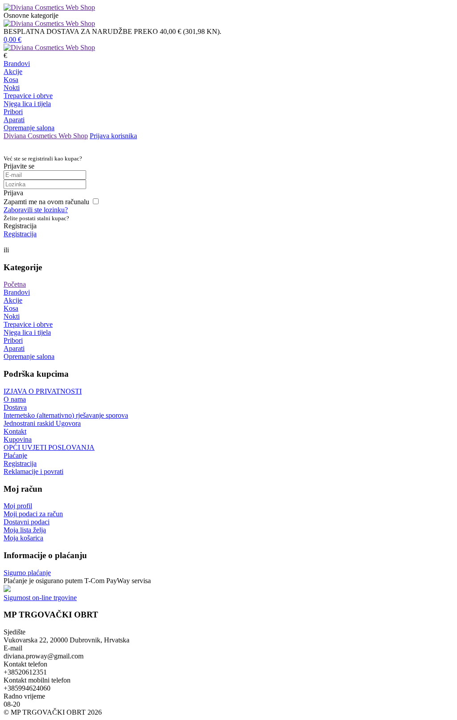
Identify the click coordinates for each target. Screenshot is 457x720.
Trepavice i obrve (28, 95)
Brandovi (17, 63)
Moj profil (18, 506)
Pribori (13, 111)
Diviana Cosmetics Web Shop (46, 136)
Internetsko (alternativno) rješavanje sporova (66, 415)
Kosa (11, 79)
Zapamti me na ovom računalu (46, 202)
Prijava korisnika (113, 136)
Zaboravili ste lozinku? (36, 210)
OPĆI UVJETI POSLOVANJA (49, 447)
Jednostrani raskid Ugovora (42, 423)
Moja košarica (23, 538)
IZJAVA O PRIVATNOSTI (43, 391)
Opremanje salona (29, 128)
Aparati (14, 119)
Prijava (13, 193)
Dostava (15, 407)
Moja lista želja (25, 530)
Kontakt (15, 431)
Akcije (13, 71)
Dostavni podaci (27, 522)
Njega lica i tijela (27, 103)
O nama (15, 399)
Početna (15, 284)
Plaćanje (15, 455)
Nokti (12, 87)
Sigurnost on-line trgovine (40, 597)
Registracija (20, 234)
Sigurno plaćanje (27, 572)
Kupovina (18, 439)
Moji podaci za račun (33, 514)
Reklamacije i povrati (33, 471)
